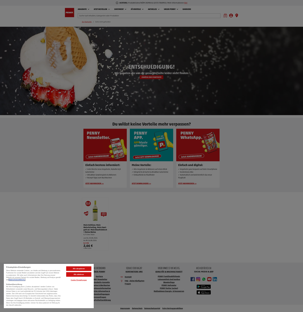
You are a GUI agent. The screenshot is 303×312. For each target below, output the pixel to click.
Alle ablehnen (79, 274)
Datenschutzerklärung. (17, 280)
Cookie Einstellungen (79, 280)
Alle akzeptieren (79, 269)
